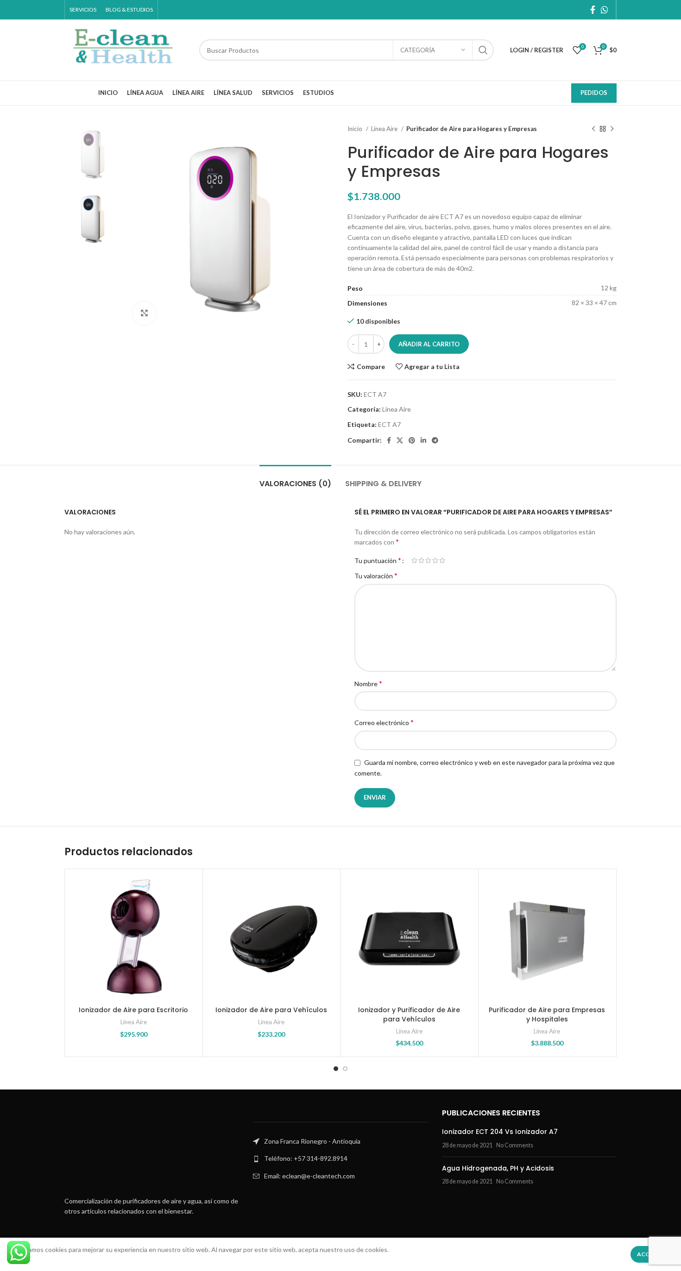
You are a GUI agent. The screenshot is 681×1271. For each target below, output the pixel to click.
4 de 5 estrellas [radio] (435, 560)
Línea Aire (385, 128)
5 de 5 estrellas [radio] (442, 560)
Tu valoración (375, 575)
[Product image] (133, 938)
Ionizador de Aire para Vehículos (271, 1009)
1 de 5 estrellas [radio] (414, 560)
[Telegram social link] (435, 440)
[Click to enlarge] (144, 313)
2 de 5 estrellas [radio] (421, 560)
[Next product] (612, 129)
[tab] (295, 479)
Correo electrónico (384, 722)
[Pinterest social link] (412, 440)
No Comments (514, 1145)
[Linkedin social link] (423, 440)
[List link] (340, 1158)
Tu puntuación (377, 560)
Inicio (355, 128)
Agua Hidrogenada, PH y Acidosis (498, 1168)
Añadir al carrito (429, 344)
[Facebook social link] (592, 10)
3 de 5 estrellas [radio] (428, 560)
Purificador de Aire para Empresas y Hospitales (547, 1014)
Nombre (368, 683)
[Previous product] (593, 129)
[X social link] (400, 440)
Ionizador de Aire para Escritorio (133, 1009)
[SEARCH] (483, 50)
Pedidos (593, 92)
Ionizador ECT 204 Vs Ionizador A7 (500, 1131)
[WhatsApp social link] (604, 10)
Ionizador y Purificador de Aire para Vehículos (409, 1014)
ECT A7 (389, 424)
